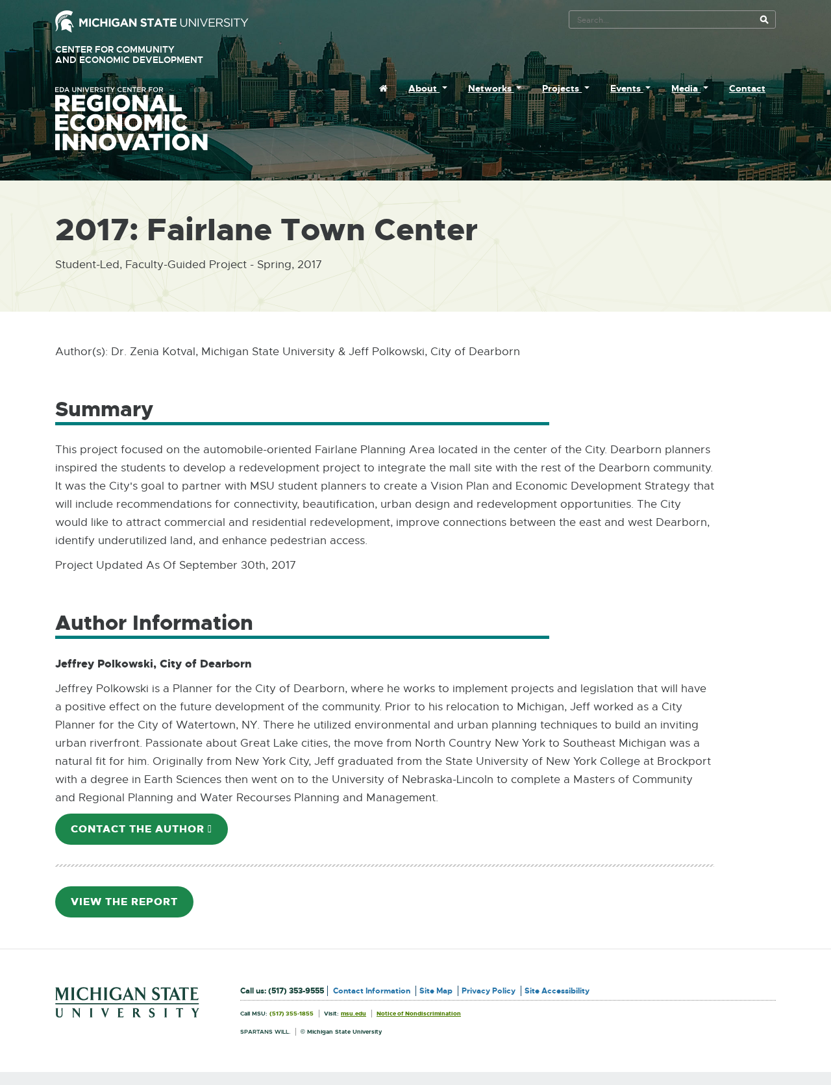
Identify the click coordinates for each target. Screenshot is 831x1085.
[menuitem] (383, 88)
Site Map (436, 991)
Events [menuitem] (626, 88)
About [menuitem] (424, 88)
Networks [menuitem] (491, 88)
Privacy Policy (488, 991)
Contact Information (371, 991)
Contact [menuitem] (747, 88)
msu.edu (353, 1013)
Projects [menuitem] (562, 88)
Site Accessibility (557, 991)
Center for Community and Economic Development (147, 55)
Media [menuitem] (686, 88)
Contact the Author (149, 833)
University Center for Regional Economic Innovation (152, 119)
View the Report (132, 906)
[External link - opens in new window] (152, 20)
